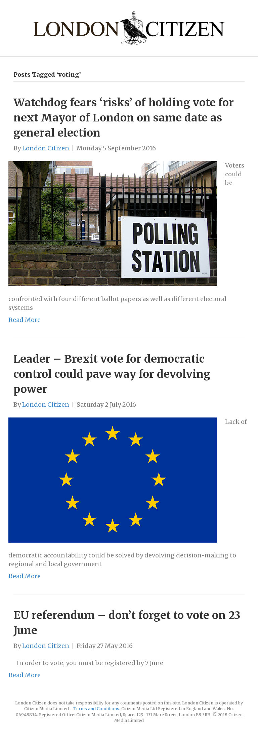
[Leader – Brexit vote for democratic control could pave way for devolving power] (112, 479)
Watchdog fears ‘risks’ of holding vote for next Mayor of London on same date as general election (123, 118)
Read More (24, 320)
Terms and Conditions (96, 708)
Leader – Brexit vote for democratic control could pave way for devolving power (111, 374)
